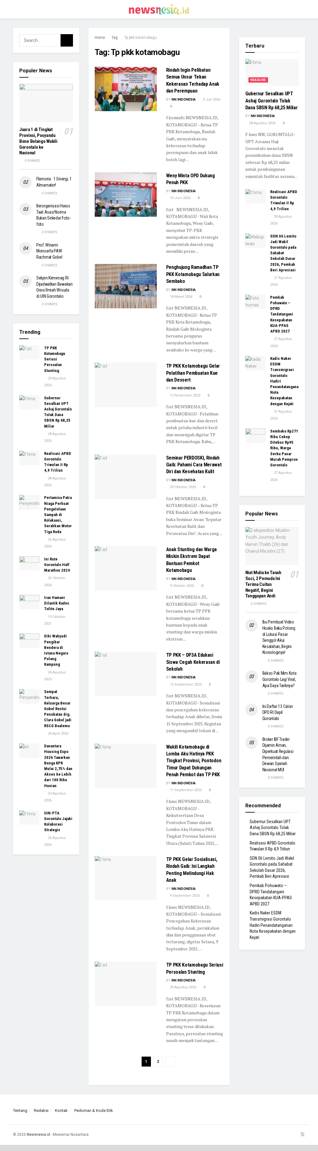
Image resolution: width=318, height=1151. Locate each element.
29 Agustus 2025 (182, 987)
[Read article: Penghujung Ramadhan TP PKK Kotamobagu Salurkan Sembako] (126, 286)
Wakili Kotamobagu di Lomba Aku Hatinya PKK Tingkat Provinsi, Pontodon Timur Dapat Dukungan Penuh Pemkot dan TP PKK (193, 761)
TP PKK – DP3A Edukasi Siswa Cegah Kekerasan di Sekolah (193, 662)
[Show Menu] (15, 9)
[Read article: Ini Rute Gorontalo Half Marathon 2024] (29, 563)
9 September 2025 (184, 896)
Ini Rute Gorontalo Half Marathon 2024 (57, 565)
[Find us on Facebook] (278, 1134)
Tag (114, 37)
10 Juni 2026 (179, 198)
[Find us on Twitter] (302, 1134)
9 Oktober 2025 (181, 586)
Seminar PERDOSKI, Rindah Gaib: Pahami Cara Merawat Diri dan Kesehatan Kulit (194, 465)
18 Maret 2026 (180, 297)
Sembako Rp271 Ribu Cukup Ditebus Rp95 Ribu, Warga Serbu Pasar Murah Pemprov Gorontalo (284, 448)
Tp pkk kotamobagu (140, 37)
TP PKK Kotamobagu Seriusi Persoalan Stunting (54, 359)
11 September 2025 (185, 790)
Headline (258, 80)
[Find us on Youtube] (294, 1134)
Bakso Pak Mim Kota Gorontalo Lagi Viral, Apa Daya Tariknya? (279, 679)
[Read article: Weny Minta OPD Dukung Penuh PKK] (126, 194)
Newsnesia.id (38, 1134)
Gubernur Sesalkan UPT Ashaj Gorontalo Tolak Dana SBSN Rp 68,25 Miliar (271, 101)
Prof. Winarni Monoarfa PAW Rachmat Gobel (49, 251)
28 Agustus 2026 (261, 123)
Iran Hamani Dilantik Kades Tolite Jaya (56, 603)
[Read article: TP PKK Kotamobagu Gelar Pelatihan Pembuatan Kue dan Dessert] (126, 385)
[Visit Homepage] (159, 9)
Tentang (20, 1110)
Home (100, 37)
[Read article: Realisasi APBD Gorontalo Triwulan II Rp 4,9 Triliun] (29, 458)
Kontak (61, 1110)
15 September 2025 (185, 684)
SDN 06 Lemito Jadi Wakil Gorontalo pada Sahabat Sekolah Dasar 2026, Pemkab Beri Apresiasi (283, 253)
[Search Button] (302, 9)
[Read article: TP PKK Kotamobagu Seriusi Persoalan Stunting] (126, 984)
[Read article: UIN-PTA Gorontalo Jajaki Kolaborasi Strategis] (29, 817)
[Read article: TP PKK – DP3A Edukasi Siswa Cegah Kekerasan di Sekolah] (126, 674)
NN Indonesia (183, 99)
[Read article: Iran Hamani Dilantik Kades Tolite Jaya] (29, 602)
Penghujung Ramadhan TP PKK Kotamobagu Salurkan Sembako (193, 274)
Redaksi (41, 1110)
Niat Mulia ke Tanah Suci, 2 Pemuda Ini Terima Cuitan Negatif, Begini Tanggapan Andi (263, 584)
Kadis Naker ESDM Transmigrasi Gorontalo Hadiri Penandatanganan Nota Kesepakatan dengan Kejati (273, 925)
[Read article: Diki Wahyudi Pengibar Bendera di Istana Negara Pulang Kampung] (29, 640)
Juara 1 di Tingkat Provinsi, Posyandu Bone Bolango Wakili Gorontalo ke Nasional (38, 141)
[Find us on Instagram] (286, 1134)
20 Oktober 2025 (182, 487)
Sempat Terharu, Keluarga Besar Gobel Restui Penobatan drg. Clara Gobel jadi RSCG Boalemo (57, 708)
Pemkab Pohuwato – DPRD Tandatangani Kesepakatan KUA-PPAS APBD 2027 (281, 314)
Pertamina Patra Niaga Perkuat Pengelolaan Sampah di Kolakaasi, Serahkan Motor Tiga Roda (58, 514)
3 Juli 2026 (211, 99)
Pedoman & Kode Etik (93, 1110)
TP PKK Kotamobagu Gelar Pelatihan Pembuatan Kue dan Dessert (193, 373)
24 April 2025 (57, 734)
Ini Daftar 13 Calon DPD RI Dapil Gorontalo (277, 712)
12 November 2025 (184, 395)
